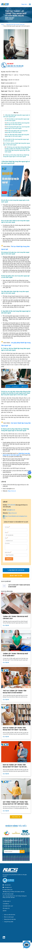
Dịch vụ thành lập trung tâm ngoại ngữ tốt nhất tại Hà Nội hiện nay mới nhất (14, 730)
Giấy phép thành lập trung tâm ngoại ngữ (15, 24)
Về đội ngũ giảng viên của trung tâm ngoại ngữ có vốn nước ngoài (16, 131)
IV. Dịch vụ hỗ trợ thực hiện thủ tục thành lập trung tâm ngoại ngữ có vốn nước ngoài (16, 155)
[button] (24, 4)
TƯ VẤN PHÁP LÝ (7, 901)
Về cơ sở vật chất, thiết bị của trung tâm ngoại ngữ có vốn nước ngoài (17, 123)
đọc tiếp (5, 625)
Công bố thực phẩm (8, 921)
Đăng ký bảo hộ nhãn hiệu (10, 919)
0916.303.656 (11, 505)
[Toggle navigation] (30, 4)
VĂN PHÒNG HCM (8, 889)
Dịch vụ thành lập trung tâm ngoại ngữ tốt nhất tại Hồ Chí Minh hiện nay (14, 767)
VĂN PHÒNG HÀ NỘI (8, 894)
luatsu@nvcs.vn (11, 510)
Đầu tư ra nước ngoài (9, 917)
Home (2, 24)
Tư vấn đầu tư (6, 903)
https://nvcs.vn (12, 491)
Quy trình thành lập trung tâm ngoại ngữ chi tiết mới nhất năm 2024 (15, 804)
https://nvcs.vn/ (12, 513)
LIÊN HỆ (4, 910)
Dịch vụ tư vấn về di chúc (9, 914)
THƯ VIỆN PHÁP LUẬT (8, 906)
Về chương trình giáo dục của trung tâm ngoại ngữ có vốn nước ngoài (17, 127)
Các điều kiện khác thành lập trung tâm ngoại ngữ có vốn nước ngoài (17, 135)
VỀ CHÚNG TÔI (6, 908)
